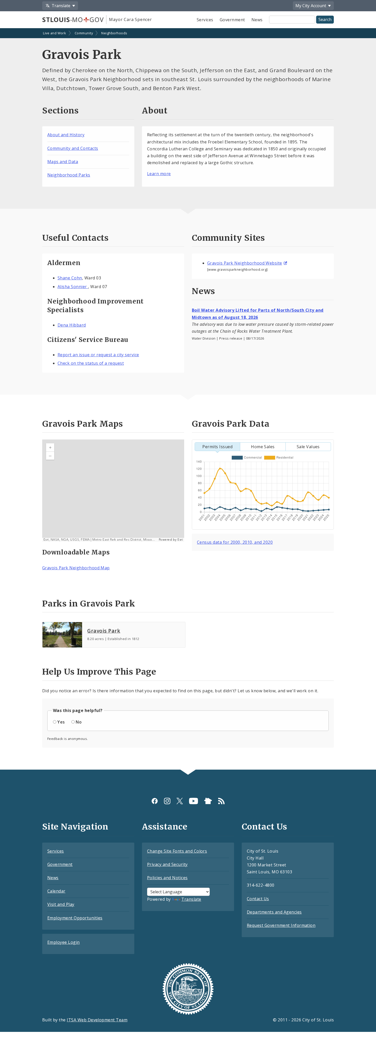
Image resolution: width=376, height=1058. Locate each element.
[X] (179, 801)
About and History (65, 135)
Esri (180, 539)
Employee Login (63, 942)
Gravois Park (103, 630)
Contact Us (258, 899)
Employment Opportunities (75, 918)
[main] (188, 399)
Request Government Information (281, 925)
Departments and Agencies (274, 912)
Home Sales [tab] (263, 446)
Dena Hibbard (72, 325)
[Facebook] (154, 801)
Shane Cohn (70, 278)
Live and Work (54, 33)
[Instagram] (167, 801)
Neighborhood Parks (68, 175)
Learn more (159, 173)
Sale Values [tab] (308, 446)
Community (84, 33)
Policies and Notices (167, 878)
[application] (113, 490)
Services (205, 20)
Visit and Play (60, 904)
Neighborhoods (114, 33)
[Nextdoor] (208, 801)
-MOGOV (73, 19)
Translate (191, 899)
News (257, 20)
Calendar (56, 891)
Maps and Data (62, 161)
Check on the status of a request (91, 363)
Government (232, 20)
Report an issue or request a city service (98, 355)
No (79, 722)
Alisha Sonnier (73, 286)
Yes (61, 722)
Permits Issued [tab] (217, 446)
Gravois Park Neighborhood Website (244, 263)
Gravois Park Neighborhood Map (76, 568)
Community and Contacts (72, 148)
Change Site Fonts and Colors (177, 851)
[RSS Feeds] (221, 801)
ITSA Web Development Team (97, 1020)
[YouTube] (193, 801)
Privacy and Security (167, 864)
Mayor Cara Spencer (130, 19)
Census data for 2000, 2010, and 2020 (235, 542)
